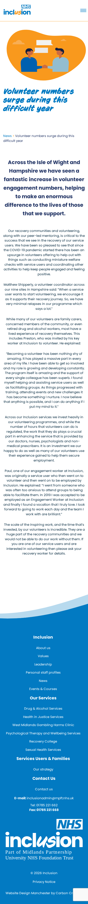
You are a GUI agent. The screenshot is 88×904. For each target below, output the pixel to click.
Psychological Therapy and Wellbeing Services (43, 733)
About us (43, 648)
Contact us (44, 789)
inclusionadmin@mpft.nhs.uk (50, 798)
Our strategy (43, 769)
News (7, 136)
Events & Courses (43, 689)
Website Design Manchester (28, 893)
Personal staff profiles (43, 672)
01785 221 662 (47, 805)
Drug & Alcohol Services (43, 708)
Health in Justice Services (43, 717)
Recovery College (43, 741)
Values (43, 656)
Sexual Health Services (43, 749)
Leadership (43, 664)
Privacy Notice (44, 881)
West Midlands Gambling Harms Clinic (43, 725)
